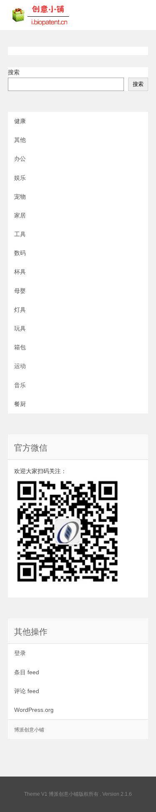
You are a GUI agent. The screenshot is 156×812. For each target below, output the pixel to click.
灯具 (20, 309)
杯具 (20, 271)
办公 (20, 158)
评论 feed (26, 691)
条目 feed (26, 672)
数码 (20, 253)
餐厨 (20, 404)
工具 (20, 234)
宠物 (20, 196)
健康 (20, 121)
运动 (20, 366)
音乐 (20, 385)
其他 (20, 139)
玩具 (20, 328)
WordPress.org (34, 709)
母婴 (20, 290)
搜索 (14, 72)
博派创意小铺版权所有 (74, 794)
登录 (20, 653)
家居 (20, 215)
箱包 (20, 347)
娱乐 (20, 177)
